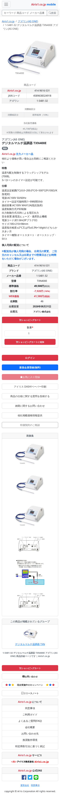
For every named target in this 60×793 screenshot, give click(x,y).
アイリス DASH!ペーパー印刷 (30, 386)
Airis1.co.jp (8, 21)
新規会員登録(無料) (30, 367)
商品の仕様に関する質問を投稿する (30, 396)
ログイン (30, 357)
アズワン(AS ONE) (28, 21)
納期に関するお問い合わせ (30, 405)
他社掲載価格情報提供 (30, 415)
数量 (30, 327)
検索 (53, 13)
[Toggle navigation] (6, 4)
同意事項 (30, 708)
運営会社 (24, 785)
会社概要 (30, 727)
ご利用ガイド (30, 714)
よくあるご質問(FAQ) (30, 721)
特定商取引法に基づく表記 (30, 746)
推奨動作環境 (30, 740)
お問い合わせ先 (30, 733)
